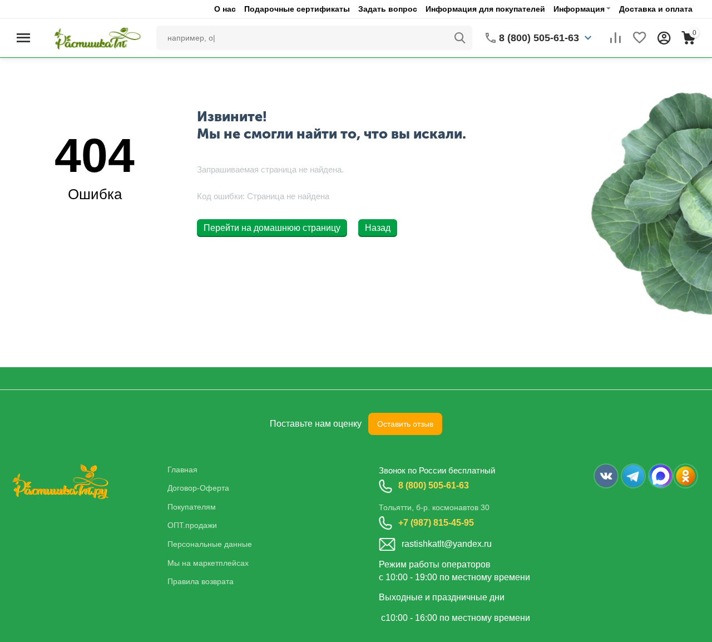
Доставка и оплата (656, 8)
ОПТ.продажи (192, 525)
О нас (225, 8)
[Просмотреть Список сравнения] (615, 38)
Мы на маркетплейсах (208, 563)
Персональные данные (209, 544)
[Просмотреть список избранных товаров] (639, 38)
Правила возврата (200, 581)
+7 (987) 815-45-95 (436, 522)
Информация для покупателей (485, 8)
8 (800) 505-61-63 (433, 485)
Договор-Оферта (198, 487)
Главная (182, 469)
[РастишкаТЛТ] (95, 37)
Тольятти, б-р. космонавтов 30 (434, 507)
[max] (660, 475)
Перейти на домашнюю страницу (272, 228)
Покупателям (191, 506)
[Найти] (460, 38)
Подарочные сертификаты (297, 8)
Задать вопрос (387, 8)
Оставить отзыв (405, 423)
